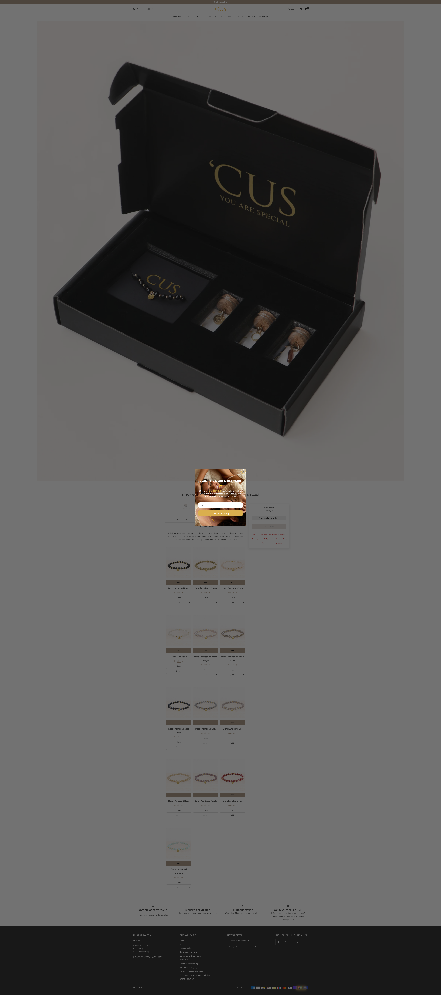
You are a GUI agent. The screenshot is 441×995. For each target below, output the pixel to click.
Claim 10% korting (220, 513)
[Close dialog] (243, 472)
